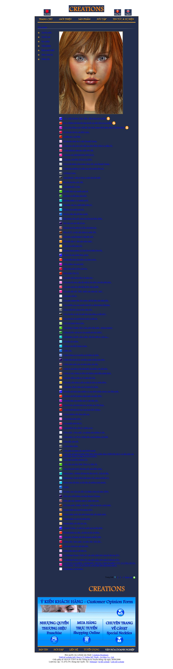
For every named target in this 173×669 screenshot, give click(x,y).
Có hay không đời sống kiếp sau (76, 414)
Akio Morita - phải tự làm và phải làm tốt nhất (82, 178)
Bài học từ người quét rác (74, 209)
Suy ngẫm (45, 41)
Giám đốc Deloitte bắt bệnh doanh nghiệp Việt (82, 537)
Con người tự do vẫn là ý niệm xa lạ (78, 428)
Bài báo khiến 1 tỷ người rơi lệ (76, 200)
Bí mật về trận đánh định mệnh (76, 255)
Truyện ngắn (46, 32)
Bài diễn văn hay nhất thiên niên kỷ (78, 205)
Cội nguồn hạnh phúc (72, 419)
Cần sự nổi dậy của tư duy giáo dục (78, 309)
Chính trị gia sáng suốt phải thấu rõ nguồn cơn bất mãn (85, 369)
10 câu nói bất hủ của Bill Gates (76, 132)
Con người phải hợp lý (73, 423)
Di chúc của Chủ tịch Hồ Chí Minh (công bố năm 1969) (86, 491)
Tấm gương (42, 27)
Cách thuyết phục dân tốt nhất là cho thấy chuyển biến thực (87, 282)
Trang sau (129, 577)
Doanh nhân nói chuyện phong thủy (78, 510)
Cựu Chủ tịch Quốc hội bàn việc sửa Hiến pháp (83, 469)
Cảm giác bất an (70, 296)
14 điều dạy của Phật (72, 137)
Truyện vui (45, 37)
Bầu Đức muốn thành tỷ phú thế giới (78, 237)
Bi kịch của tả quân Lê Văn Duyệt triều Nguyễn (83, 250)
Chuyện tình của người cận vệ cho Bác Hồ (81, 400)
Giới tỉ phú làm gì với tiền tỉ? (75, 551)
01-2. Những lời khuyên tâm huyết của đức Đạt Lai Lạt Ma (87, 123)
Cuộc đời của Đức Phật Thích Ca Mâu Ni (80, 464)
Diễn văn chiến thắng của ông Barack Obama (82, 496)
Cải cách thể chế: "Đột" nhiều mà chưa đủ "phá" (83, 291)
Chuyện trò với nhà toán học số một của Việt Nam (84, 405)
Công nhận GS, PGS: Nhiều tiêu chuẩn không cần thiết (86, 437)
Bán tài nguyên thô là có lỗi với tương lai (80, 228)
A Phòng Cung (69, 173)
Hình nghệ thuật (47, 50)
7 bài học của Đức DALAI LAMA (78, 159)
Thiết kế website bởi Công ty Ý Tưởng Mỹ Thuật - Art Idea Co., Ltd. (86, 657)
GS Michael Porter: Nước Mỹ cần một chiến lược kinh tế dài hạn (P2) (91, 560)
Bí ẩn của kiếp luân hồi (73, 246)
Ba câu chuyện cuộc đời (73, 182)
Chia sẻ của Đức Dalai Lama (75, 346)
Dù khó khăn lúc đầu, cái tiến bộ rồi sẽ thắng (81, 532)
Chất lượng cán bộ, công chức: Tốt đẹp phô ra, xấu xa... (86, 337)
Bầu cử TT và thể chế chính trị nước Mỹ (80, 232)
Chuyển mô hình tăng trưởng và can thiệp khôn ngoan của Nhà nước (91, 391)
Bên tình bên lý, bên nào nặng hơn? (78, 241)
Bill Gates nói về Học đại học (75, 269)
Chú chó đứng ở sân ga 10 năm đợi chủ (79, 378)
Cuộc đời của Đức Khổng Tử (75, 460)
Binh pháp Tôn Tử (71, 273)
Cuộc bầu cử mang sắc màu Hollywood (79, 450)
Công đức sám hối (71, 441)
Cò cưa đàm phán (71, 446)
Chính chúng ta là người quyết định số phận (81, 355)
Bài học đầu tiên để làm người (76, 214)
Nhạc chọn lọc (47, 54)
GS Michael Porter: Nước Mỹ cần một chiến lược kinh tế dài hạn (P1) (91, 555)
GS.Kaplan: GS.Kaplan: (73, 569)
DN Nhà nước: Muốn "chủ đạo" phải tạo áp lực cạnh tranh (87, 505)
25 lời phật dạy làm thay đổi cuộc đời (78, 150)
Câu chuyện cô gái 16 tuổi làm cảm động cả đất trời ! (85, 314)
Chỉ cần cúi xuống (71, 341)
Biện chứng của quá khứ (73, 264)
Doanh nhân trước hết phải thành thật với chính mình (85, 514)
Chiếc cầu (67, 350)
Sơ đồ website (104, 662)
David (66, 487)
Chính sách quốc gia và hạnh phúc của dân (81, 364)
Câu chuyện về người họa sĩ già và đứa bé (80, 319)
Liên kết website (117, 662)
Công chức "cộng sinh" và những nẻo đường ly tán (84, 432)
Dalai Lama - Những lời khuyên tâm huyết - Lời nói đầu (86, 473)
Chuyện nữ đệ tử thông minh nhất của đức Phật (82, 396)
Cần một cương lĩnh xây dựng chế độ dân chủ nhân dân (86, 300)
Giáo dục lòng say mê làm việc (76, 546)
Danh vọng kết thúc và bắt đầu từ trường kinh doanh (85, 482)
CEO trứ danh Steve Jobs (74, 323)
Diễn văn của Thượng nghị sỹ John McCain (81, 501)
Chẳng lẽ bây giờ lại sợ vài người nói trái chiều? (83, 332)
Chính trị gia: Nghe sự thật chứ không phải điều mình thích (87, 373)
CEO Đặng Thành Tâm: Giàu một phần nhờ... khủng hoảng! (88, 328)
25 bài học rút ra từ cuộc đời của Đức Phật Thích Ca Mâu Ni (88, 146)
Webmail (93, 662)
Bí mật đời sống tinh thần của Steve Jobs (80, 259)
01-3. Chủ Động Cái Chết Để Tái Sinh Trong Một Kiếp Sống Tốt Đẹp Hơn (94, 127)
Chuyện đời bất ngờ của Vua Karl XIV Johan (82, 410)
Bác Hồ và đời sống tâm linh (75, 196)
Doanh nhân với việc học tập (75, 523)
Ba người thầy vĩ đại (72, 187)
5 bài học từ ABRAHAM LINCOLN (79, 155)
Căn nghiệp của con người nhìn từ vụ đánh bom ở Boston (87, 305)
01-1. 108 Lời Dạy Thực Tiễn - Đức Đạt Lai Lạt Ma (84, 118)
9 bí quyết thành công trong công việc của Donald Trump (86, 164)
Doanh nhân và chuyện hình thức (77, 519)
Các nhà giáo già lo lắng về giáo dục (78, 278)
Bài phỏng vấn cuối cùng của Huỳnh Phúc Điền (83, 218)
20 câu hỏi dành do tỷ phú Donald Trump (80, 141)
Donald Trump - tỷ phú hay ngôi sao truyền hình (83, 528)
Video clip (45, 59)
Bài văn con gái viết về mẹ (74, 223)
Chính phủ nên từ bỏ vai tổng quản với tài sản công (84, 360)
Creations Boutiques (100, 655)
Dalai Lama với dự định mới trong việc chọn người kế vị (86, 478)
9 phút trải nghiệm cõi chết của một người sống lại (83, 168)
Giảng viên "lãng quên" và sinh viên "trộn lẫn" (82, 541)
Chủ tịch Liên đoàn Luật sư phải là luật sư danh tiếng (85, 382)
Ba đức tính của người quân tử (76, 191)
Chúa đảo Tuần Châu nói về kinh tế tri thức (81, 387)
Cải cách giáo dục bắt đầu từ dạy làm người (81, 287)
